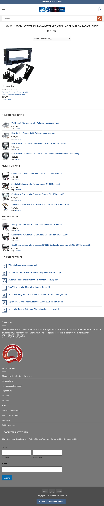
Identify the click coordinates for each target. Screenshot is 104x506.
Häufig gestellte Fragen (12, 386)
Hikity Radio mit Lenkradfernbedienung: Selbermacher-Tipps (34, 272)
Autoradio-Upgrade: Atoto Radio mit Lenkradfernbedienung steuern (38, 294)
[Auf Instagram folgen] (9, 336)
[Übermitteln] (99, 18)
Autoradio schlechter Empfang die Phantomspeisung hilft (33, 279)
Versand (8, 99)
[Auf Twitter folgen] (13, 336)
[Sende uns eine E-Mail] (18, 336)
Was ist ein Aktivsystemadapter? (22, 265)
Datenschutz (7, 381)
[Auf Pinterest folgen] (22, 336)
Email (5, 463)
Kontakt (5, 395)
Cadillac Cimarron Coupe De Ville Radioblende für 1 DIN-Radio (15, 93)
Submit (7, 478)
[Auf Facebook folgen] (4, 336)
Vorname (5, 457)
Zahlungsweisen (9, 425)
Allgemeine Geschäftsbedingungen (17, 376)
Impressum (7, 390)
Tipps (4, 405)
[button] (3, 9)
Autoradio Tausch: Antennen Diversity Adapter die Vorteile (34, 309)
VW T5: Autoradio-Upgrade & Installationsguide (29, 287)
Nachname (37, 457)
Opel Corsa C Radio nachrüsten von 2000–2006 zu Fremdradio (35, 301)
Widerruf (6, 420)
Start (8, 26)
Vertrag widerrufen (10, 415)
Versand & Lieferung (11, 410)
